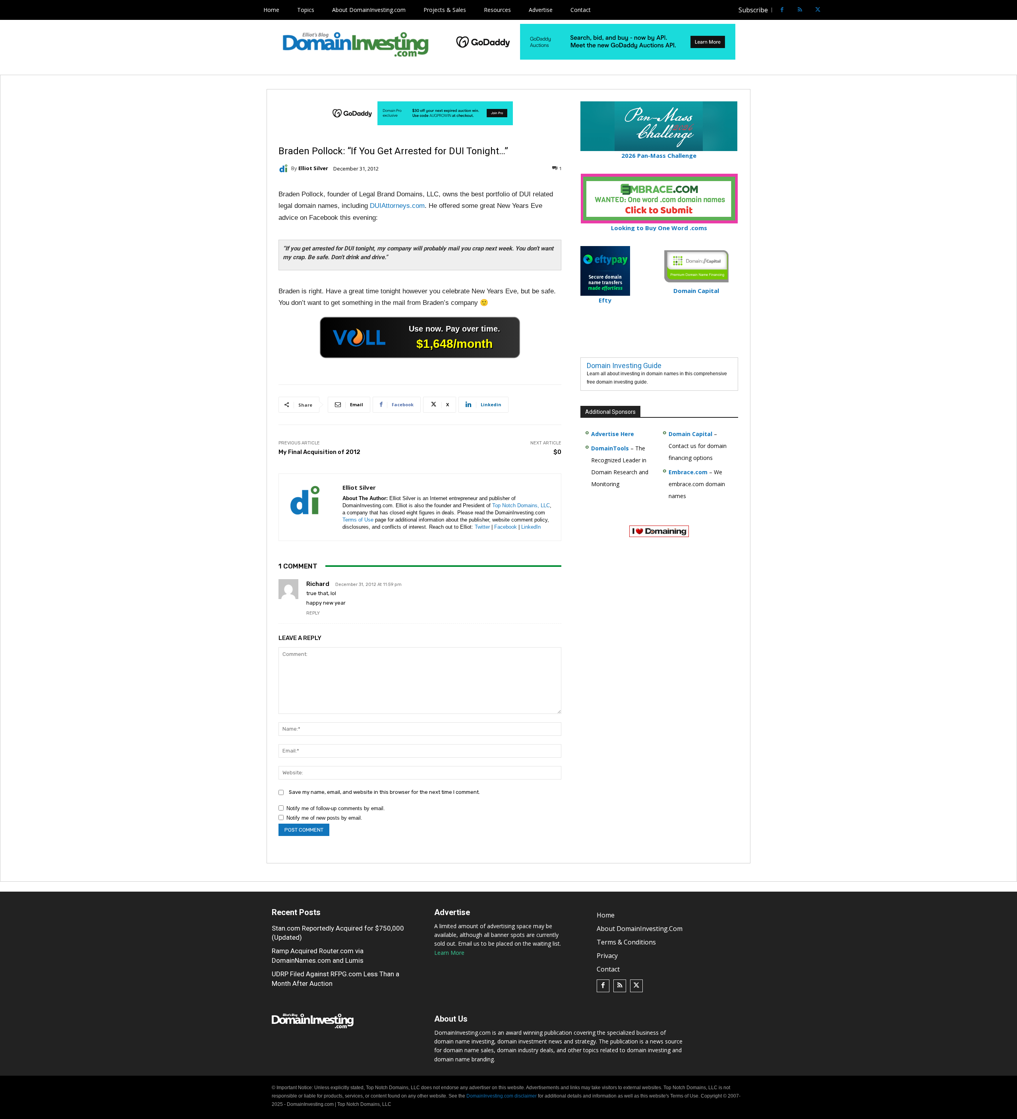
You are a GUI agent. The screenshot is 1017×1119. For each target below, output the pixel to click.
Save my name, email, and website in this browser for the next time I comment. (384, 792)
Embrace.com (688, 472)
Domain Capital (690, 434)
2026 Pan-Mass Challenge (658, 155)
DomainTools (610, 448)
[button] (833, 10)
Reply (313, 613)
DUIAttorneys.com (397, 205)
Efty (605, 300)
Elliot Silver (313, 168)
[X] (818, 10)
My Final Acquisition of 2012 (319, 452)
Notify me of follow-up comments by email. (335, 808)
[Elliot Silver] (284, 168)
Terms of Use (357, 520)
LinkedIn (531, 527)
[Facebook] (782, 10)
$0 (557, 452)
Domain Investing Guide (624, 365)
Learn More (449, 952)
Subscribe (753, 10)
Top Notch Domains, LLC (521, 505)
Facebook (505, 527)
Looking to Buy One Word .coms (659, 228)
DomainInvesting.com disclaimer (501, 1096)
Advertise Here (612, 434)
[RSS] (800, 10)
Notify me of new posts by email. (324, 818)
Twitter (482, 527)
